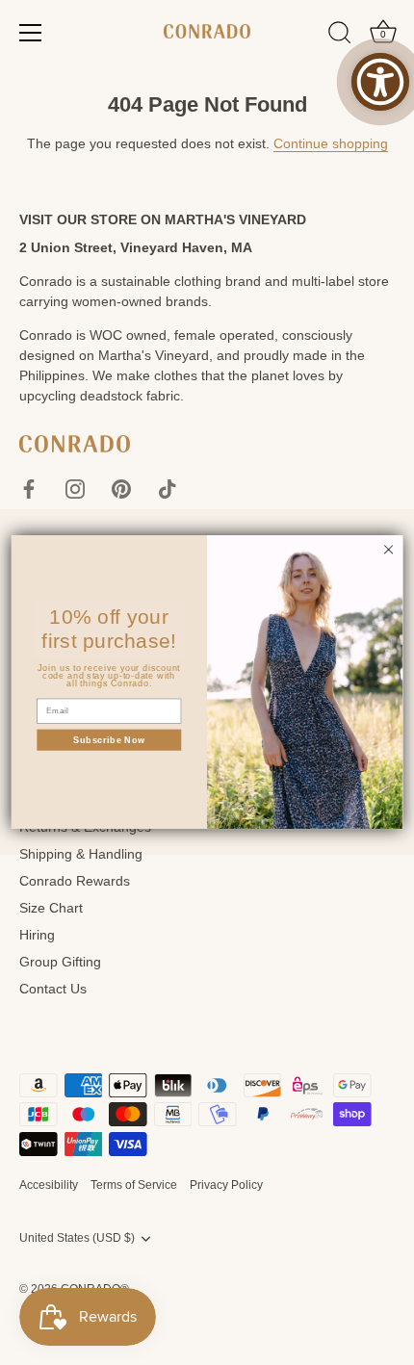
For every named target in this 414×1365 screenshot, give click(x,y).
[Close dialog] (388, 549)
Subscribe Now (109, 740)
